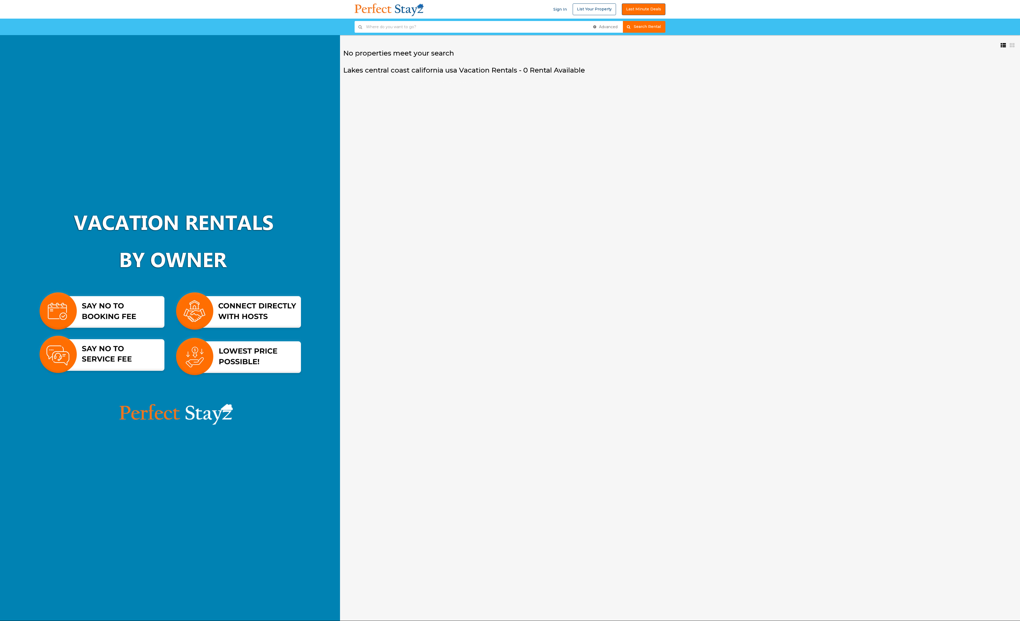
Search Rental (649, 26)
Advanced (608, 26)
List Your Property (594, 9)
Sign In (560, 9)
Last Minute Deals (643, 9)
